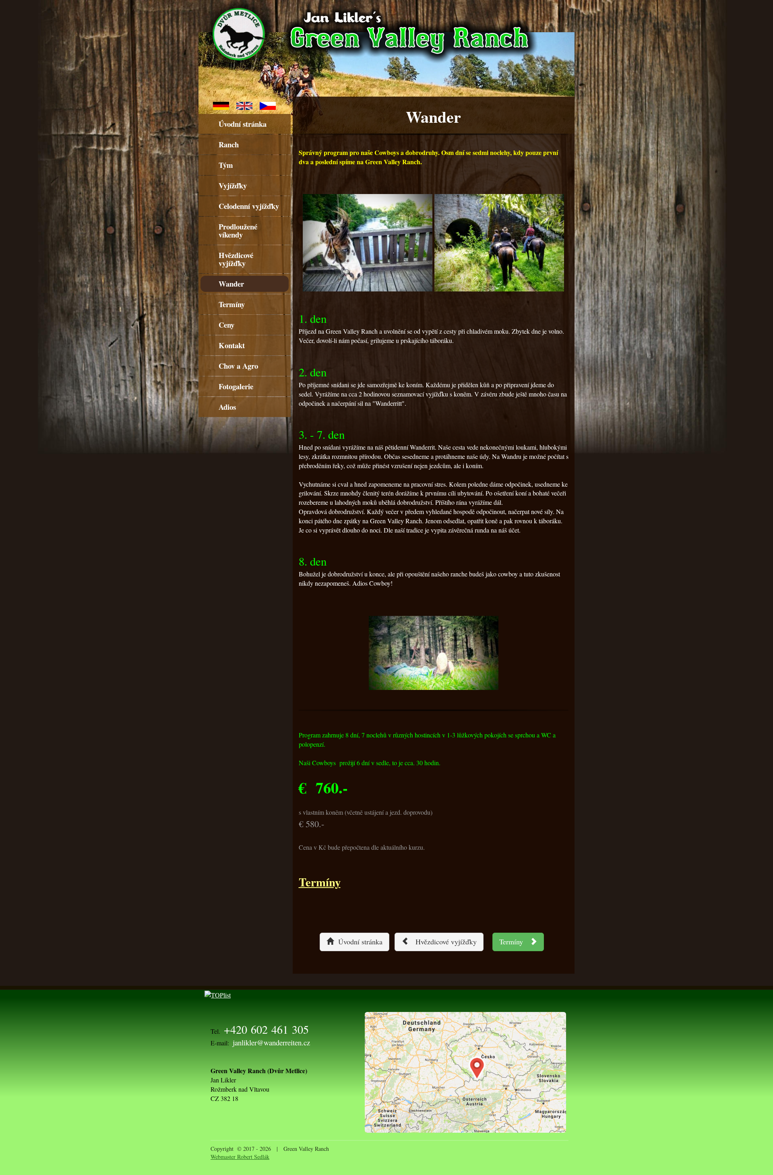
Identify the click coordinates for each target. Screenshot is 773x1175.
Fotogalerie (236, 386)
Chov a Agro (238, 365)
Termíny (232, 304)
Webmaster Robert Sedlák (240, 1157)
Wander (231, 283)
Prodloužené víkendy (238, 230)
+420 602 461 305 (266, 1029)
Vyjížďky (233, 185)
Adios (227, 406)
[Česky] (268, 105)
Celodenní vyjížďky (249, 205)
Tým (226, 164)
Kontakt (232, 345)
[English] (244, 105)
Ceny (226, 324)
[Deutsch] (221, 105)
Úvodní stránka (243, 123)
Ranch (229, 144)
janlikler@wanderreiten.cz (271, 1042)
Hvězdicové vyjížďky (236, 259)
